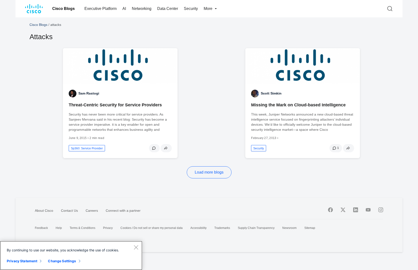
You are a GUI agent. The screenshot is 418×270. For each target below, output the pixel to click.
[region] (71, 255)
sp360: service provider (87, 148)
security (258, 148)
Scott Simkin (271, 93)
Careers (92, 210)
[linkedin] (355, 209)
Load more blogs (209, 172)
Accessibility (198, 228)
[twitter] (343, 209)
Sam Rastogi (88, 93)
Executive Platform (100, 9)
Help (59, 228)
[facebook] (330, 209)
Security (191, 9)
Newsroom (289, 228)
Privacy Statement (22, 261)
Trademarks (222, 228)
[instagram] (380, 209)
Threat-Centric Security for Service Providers (115, 104)
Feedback (41, 228)
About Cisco (44, 210)
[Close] (136, 247)
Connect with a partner (123, 210)
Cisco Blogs (63, 9)
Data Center (167, 9)
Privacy (108, 228)
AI (124, 9)
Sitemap (309, 228)
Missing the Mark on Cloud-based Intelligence (298, 104)
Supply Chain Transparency (256, 228)
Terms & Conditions (82, 228)
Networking (141, 9)
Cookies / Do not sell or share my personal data (151, 228)
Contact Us (69, 210)
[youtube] (368, 209)
